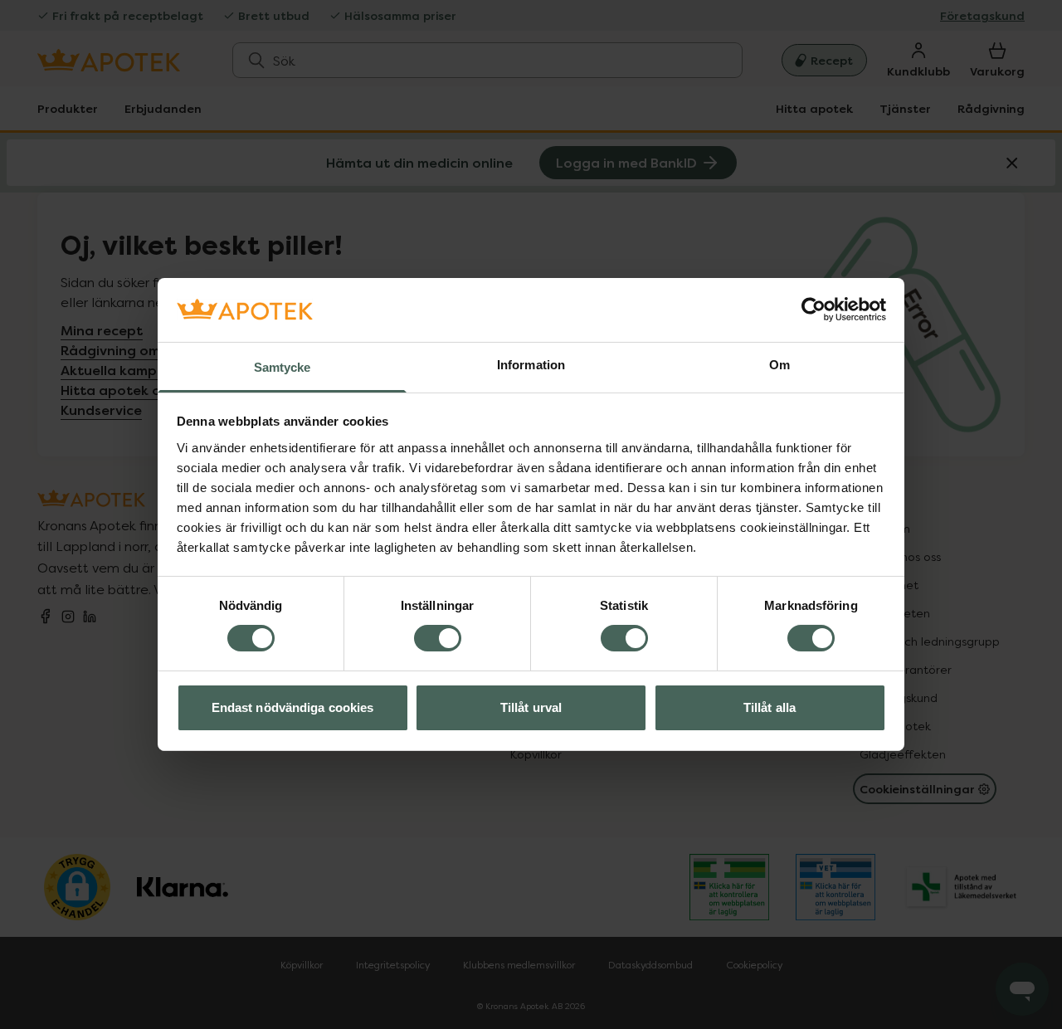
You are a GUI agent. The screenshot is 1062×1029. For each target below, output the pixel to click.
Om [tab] (779, 365)
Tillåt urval (531, 707)
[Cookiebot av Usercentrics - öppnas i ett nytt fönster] (813, 309)
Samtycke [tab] (282, 367)
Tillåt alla (769, 707)
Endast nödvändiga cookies (293, 707)
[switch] (437, 638)
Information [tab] (531, 365)
